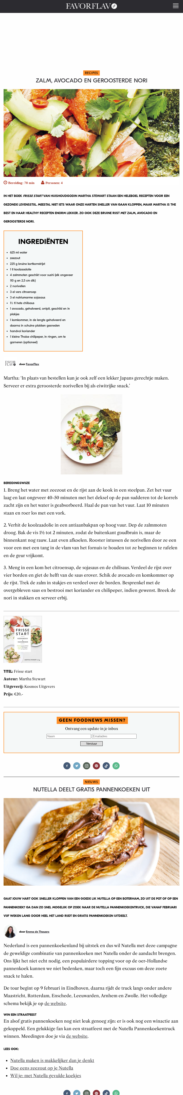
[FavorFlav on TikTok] (106, 767)
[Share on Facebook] (67, 767)
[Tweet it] (77, 767)
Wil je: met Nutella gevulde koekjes (45, 1075)
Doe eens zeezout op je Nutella (41, 1068)
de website (55, 1003)
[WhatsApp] (116, 767)
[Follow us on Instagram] (87, 767)
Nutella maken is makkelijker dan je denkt (52, 1060)
